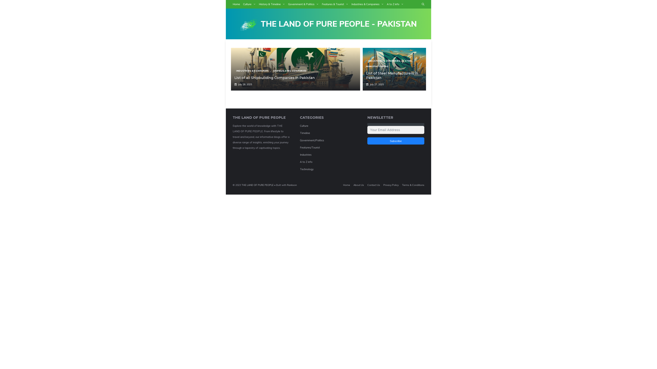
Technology (307, 169)
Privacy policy (391, 185)
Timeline (305, 133)
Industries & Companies (365, 4)
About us (358, 185)
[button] (423, 4)
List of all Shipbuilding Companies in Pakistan (274, 78)
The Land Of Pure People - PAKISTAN (339, 24)
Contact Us (373, 185)
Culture (247, 4)
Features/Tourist (310, 147)
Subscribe (396, 141)
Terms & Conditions (413, 185)
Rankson (292, 185)
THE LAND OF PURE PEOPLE (258, 185)
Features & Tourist (333, 4)
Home (236, 4)
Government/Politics (312, 140)
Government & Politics (301, 4)
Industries (306, 154)
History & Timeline (270, 4)
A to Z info (393, 4)
